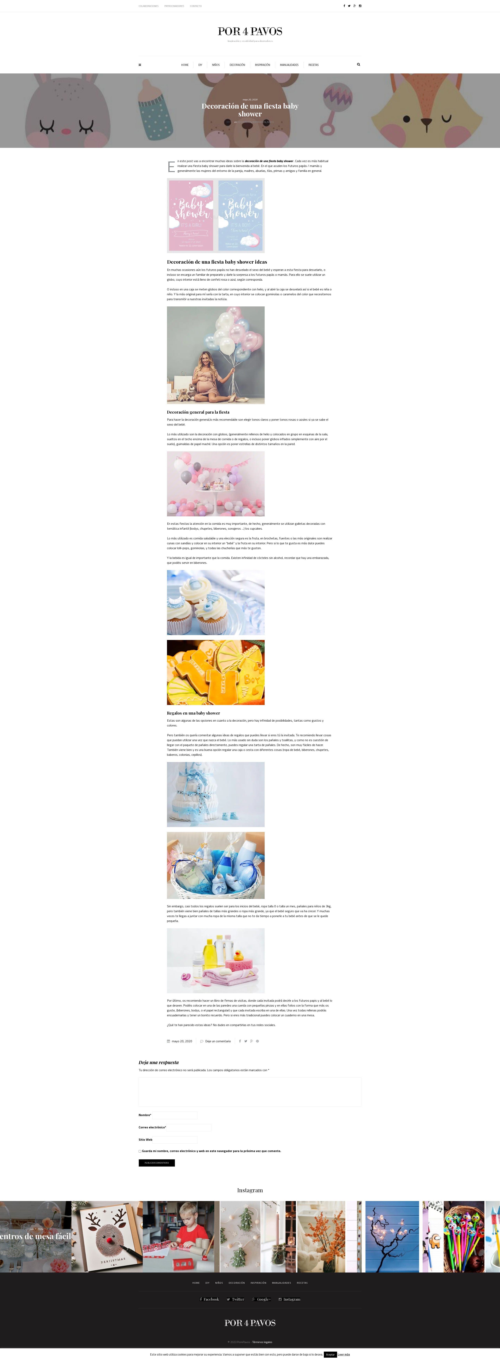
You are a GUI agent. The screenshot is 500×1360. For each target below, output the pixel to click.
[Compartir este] (240, 1041)
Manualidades (289, 65)
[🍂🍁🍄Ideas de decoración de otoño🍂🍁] (321, 1237)
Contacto (196, 6)
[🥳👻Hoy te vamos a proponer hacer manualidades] (393, 1237)
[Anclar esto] (257, 1041)
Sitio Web (145, 1139)
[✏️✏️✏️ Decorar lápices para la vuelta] (464, 1237)
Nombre (145, 1115)
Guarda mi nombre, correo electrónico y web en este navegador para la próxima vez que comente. (211, 1151)
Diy (200, 65)
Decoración (237, 65)
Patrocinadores (174, 6)
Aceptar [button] (330, 1354)
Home (184, 65)
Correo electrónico (152, 1127)
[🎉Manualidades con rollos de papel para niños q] (178, 1237)
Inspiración (262, 65)
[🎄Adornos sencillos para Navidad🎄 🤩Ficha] (250, 1237)
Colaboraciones (149, 6)
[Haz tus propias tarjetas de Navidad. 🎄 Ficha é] (107, 1237)
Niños (216, 65)
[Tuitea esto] (246, 1041)
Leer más (344, 1354)
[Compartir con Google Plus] (251, 1041)
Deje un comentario (218, 1041)
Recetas (314, 65)
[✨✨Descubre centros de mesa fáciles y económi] (35, 1237)
